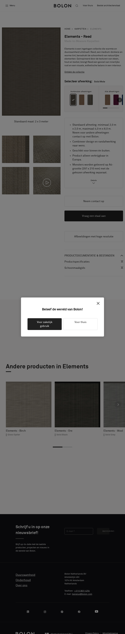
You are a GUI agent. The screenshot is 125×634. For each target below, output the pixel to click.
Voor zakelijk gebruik (44, 324)
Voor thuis (80, 322)
